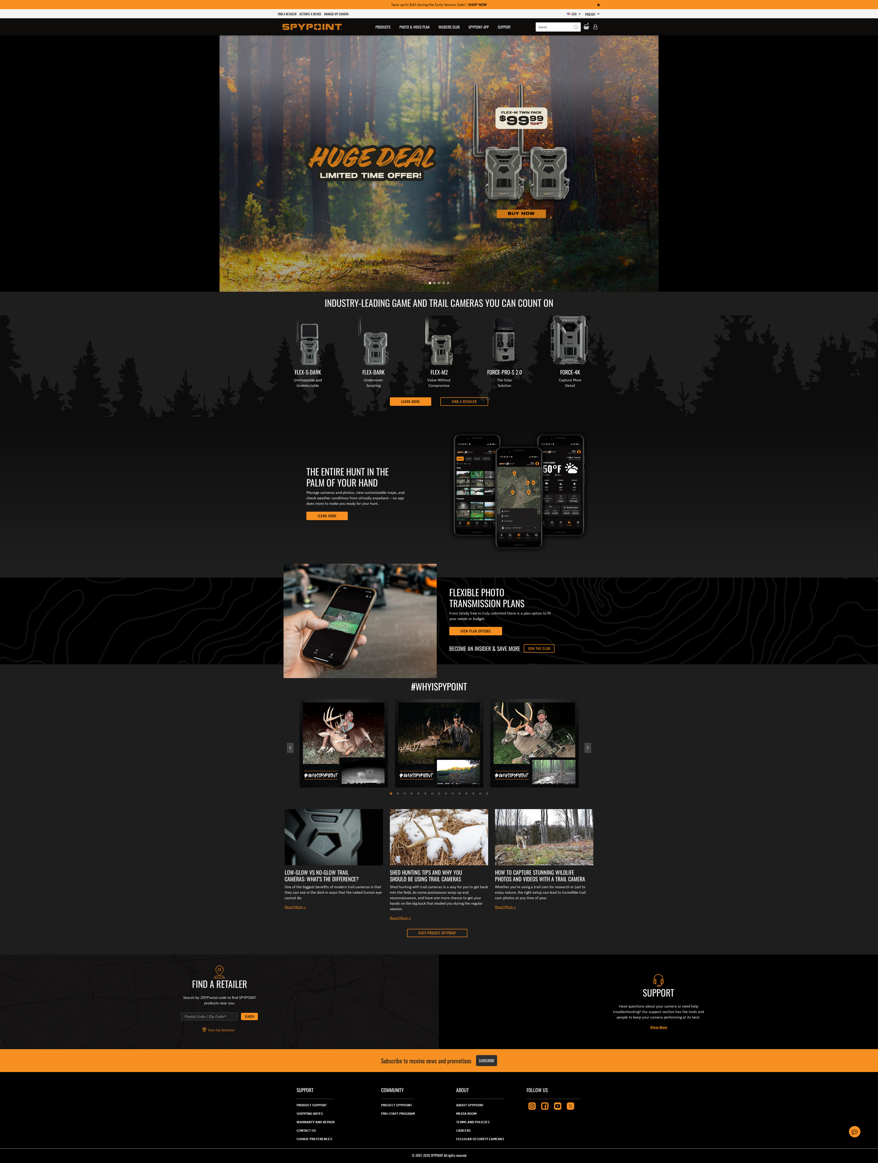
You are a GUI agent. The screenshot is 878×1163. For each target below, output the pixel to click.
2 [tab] (398, 793)
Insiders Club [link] (449, 27)
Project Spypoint (396, 1105)
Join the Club (539, 648)
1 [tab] (391, 793)
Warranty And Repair (316, 1122)
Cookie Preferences (314, 1139)
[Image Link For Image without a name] (334, 836)
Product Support (312, 1105)
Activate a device (310, 13)
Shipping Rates (310, 1114)
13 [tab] (473, 793)
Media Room (466, 1114)
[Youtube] (557, 1105)
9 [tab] (446, 793)
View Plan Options (475, 631)
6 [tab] (425, 793)
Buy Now (521, 213)
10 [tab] (452, 793)
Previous (290, 748)
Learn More (327, 516)
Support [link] (504, 27)
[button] (383, 26)
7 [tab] (432, 793)
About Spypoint (470, 1105)
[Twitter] (570, 1105)
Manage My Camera (336, 13)
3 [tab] (404, 793)
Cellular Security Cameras (480, 1139)
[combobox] (558, 27)
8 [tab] (439, 793)
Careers (463, 1130)
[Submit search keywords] (576, 27)
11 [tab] (459, 793)
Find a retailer (287, 13)
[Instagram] (532, 1105)
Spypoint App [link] (478, 27)
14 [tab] (480, 793)
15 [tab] (487, 793)
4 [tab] (411, 793)
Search (249, 1016)
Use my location (221, 1030)
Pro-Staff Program (398, 1114)
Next (587, 748)
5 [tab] (418, 793)
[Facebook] (545, 1105)
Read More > (295, 907)
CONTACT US (306, 1130)
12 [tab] (466, 793)
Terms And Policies (473, 1122)
